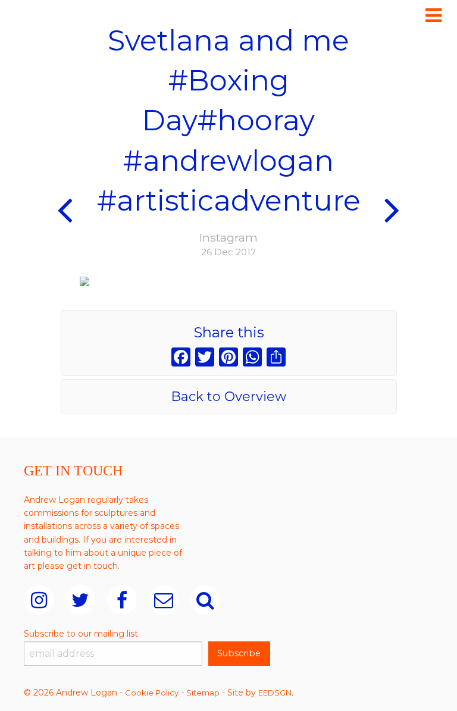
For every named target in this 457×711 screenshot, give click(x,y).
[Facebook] (181, 358)
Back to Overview (228, 397)
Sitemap (203, 692)
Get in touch (73, 470)
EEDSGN (275, 692)
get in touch (92, 565)
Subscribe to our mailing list (81, 633)
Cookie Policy (152, 692)
